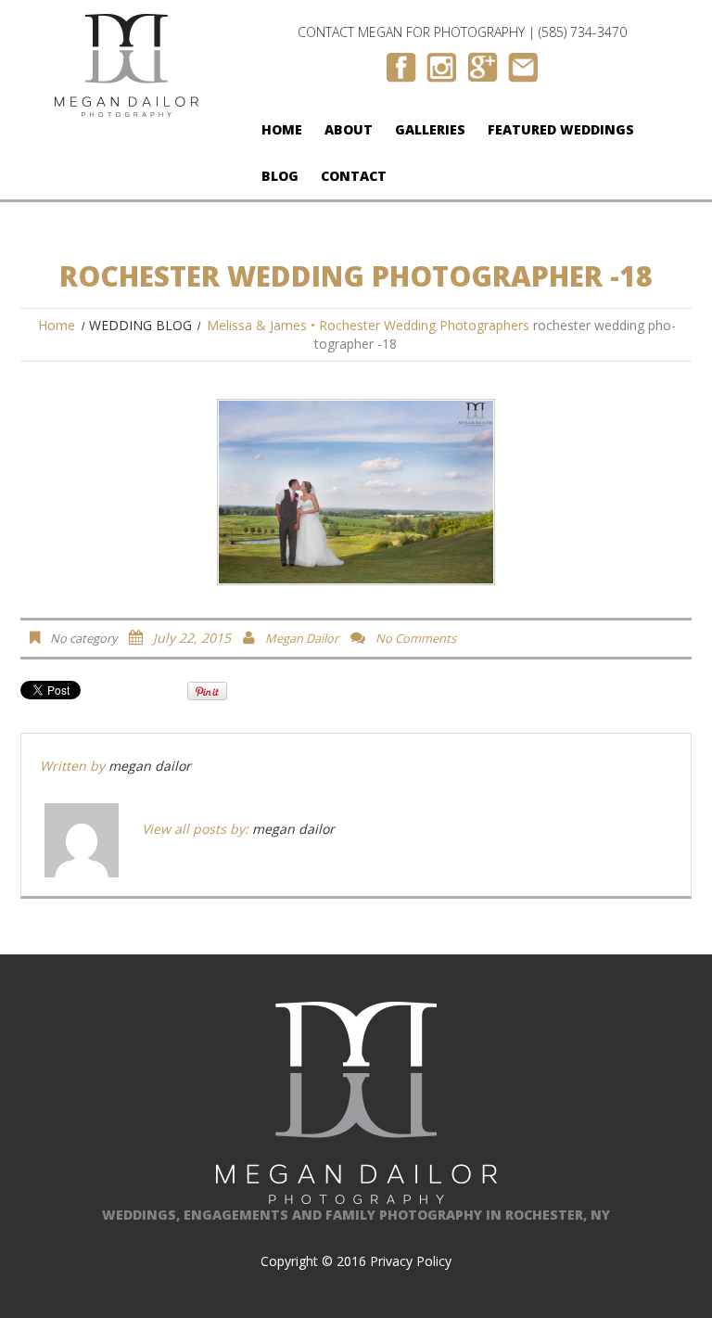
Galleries (430, 129)
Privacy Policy (410, 1261)
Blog (280, 176)
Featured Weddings (561, 129)
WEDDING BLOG (140, 325)
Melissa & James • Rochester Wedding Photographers (368, 325)
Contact (354, 176)
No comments (415, 638)
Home (281, 129)
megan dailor (301, 638)
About (348, 129)
